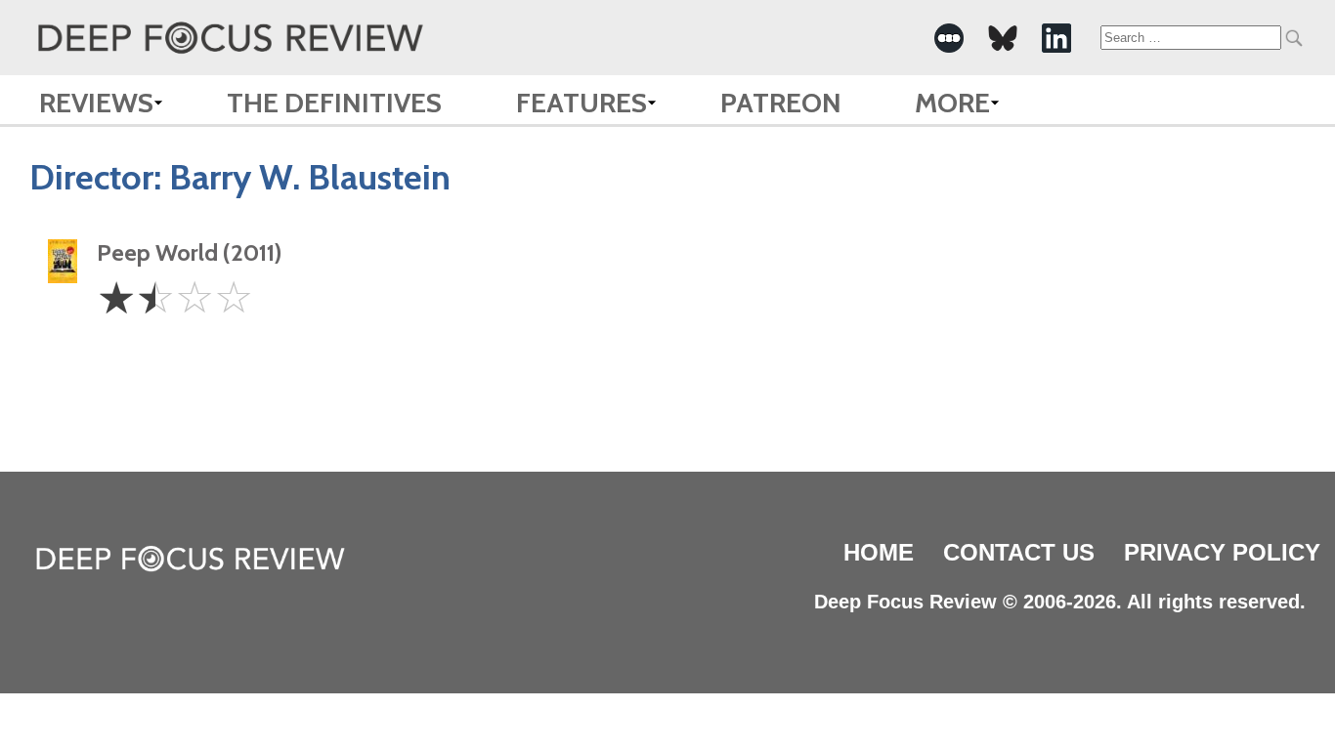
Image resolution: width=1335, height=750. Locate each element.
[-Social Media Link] (949, 38)
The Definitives (334, 102)
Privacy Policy (1222, 552)
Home (878, 552)
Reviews (96, 102)
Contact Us (1019, 552)
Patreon (780, 102)
